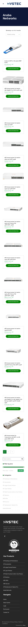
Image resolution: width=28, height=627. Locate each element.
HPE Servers (6, 501)
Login (4, 605)
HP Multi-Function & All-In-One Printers (12, 492)
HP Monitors (6, 495)
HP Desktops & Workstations (10, 479)
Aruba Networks (7, 508)
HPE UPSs (5, 498)
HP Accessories (7, 482)
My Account (6, 609)
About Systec (6, 602)
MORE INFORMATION (13, 68)
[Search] (22, 459)
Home (4, 599)
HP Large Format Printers (9, 485)
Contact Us (6, 612)
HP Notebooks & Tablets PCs (10, 505)
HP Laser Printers (7, 488)
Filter (21, 470)
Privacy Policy (14, 622)
